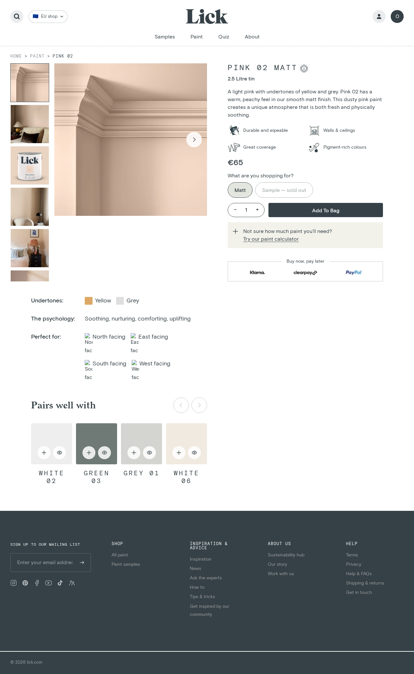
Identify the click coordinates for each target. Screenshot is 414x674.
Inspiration (201, 559)
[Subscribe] (82, 562)
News (195, 568)
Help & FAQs (359, 574)
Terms (352, 555)
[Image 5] (29, 248)
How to (197, 587)
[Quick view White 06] (186, 443)
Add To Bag (325, 210)
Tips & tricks (202, 597)
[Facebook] (37, 583)
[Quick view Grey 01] (141, 443)
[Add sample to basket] (44, 452)
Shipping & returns (365, 583)
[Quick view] (59, 452)
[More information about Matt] (304, 68)
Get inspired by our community (209, 610)
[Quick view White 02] (51, 443)
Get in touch (359, 592)
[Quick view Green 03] (96, 443)
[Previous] (181, 405)
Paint (37, 56)
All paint (120, 555)
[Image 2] (29, 124)
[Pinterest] (25, 583)
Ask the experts (206, 578)
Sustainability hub (286, 555)
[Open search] (16, 16)
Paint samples (126, 564)
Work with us (281, 574)
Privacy (353, 564)
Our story (277, 564)
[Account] (379, 16)
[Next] (199, 405)
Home (16, 56)
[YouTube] (48, 583)
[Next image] (194, 139)
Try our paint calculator (271, 239)
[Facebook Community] (72, 583)
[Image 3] (29, 165)
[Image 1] (29, 82)
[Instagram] (13, 583)
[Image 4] (29, 206)
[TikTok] (60, 583)
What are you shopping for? (261, 175)
